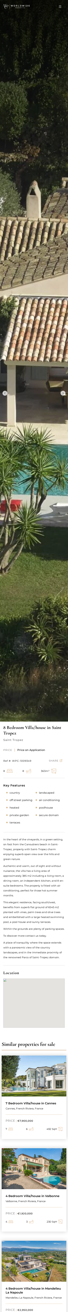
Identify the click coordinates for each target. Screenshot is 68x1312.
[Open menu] (60, 7)
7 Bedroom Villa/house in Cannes (31, 1103)
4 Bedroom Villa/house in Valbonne (32, 1196)
